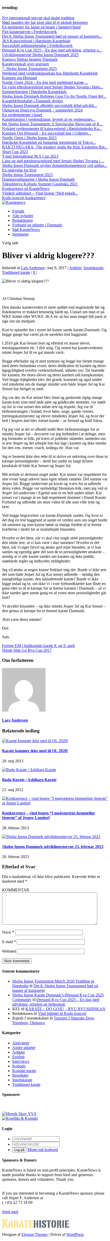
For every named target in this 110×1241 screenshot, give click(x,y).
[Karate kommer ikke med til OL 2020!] (35, 741)
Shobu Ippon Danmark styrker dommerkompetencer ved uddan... (54, 165)
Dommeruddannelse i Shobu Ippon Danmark (38, 179)
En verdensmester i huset (22, 115)
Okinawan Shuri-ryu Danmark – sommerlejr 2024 (42, 110)
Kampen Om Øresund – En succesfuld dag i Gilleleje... (46, 133)
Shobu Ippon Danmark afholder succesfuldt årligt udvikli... (49, 105)
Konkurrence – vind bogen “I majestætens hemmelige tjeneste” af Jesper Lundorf (48, 815)
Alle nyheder (22, 216)
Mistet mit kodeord (42, 1149)
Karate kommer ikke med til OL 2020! (35, 751)
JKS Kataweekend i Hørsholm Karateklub (36, 41)
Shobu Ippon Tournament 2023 (27, 175)
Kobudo (19, 1066)
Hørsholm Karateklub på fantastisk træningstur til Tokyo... (49, 142)
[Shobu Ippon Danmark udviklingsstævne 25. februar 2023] (51, 836)
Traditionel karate (16, 272)
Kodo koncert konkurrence (24, 198)
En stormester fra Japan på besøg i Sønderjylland (41, 27)
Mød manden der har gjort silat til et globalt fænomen (45, 22)
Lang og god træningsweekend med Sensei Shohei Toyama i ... (53, 161)
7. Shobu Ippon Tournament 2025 (29, 68)
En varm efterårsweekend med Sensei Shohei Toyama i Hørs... (52, 87)
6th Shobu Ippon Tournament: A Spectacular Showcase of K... (52, 124)
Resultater (20, 1075)
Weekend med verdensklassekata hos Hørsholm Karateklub (50, 73)
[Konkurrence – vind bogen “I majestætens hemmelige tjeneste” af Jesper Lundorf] (55, 803)
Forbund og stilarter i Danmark (37, 225)
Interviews (20, 1061)
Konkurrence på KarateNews (25, 188)
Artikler (75, 268)
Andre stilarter (23, 1047)
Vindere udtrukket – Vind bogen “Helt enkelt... (40, 193)
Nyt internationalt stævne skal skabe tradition (38, 18)
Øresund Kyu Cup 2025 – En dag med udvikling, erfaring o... (52, 50)
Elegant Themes (34, 1234)
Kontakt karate (24, 1070)
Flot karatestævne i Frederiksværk (29, 31)
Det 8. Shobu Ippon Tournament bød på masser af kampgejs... (52, 36)
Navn (8, 932)
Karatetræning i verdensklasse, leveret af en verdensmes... (48, 119)
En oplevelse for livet (19, 170)
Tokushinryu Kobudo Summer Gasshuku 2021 (40, 184)
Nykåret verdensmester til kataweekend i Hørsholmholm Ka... (52, 128)
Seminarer (20, 234)
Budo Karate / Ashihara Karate (29, 780)
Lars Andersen (33, 268)
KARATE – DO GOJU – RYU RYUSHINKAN (65, 1009)
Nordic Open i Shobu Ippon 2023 (29, 138)
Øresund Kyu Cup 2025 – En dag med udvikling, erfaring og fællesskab (55, 1001)
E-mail (9, 942)
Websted (9, 951)
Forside (18, 211)
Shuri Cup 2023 (15, 151)
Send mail (10, 1211)
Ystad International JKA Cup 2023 (30, 156)
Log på (19, 1150)
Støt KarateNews (26, 229)
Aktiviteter (20, 1043)
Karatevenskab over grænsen (25, 64)
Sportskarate (93, 268)
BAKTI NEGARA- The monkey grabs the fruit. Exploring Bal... (54, 147)
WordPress (75, 1234)
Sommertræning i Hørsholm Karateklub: (34, 91)
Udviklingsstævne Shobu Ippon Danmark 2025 (40, 55)
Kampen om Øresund (19, 78)
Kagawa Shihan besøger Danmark (30, 59)
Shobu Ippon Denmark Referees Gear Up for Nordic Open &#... (54, 96)
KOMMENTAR (15, 890)
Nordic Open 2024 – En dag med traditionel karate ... (45, 82)
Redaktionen (22, 220)
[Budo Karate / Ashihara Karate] (29, 770)
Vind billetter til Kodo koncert (62, 1013)
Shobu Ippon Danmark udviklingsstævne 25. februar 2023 (52, 846)
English (18, 1057)
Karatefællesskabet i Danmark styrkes (32, 101)
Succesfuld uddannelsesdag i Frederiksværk (37, 45)
